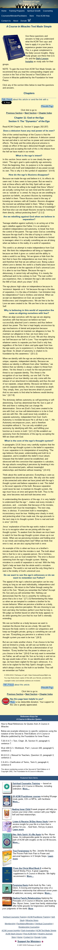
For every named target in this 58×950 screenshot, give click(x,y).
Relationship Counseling (29, 927)
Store (31, 16)
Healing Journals (45, 934)
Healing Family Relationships (27, 898)
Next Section (31, 113)
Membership (10, 924)
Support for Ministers (29, 941)
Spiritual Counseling (43, 924)
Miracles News (32, 920)
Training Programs (17, 11)
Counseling (48, 11)
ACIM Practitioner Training (39, 917)
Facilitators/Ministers (25, 924)
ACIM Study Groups (14, 934)
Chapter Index (45, 113)
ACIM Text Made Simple (46, 930)
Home (3, 11)
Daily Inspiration (28, 930)
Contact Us (6, 21)
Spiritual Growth (34, 11)
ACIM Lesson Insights (11, 930)
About (15, 21)
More (30, 908)
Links (44, 937)
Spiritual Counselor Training (15, 917)
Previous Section (14, 113)
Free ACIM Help (43, 16)
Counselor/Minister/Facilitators (14, 16)
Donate (24, 21)
